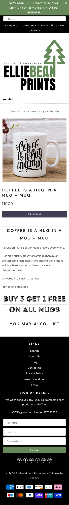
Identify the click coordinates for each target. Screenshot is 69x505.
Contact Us (34, 367)
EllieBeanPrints (24, 473)
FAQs (34, 385)
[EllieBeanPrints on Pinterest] (37, 460)
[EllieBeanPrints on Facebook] (25, 460)
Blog (34, 362)
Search (34, 351)
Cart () (58, 25)
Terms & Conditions (34, 379)
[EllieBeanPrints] (34, 64)
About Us (34, 356)
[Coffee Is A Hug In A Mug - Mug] (34, 150)
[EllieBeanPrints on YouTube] (31, 460)
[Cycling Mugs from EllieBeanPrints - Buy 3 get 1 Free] (34, 314)
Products (23, 111)
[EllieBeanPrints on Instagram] (43, 460)
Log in (45, 25)
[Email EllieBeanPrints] (49, 460)
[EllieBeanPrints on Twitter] (19, 460)
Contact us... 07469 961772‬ (22, 25)
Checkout (34, 30)
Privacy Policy (34, 373)
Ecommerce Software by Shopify (46, 476)
